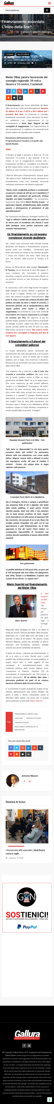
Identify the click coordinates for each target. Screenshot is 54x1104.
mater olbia (19, 718)
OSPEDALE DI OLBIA (33, 718)
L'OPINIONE (14, 32)
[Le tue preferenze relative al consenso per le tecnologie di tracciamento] (49, 1099)
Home (6, 32)
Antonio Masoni (30, 775)
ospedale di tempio (22, 722)
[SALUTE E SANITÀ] (27, 828)
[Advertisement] (27, 969)
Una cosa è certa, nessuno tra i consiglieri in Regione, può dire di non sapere (27, 333)
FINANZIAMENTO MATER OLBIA (26, 714)
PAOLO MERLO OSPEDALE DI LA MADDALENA (26, 728)
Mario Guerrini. (36, 701)
